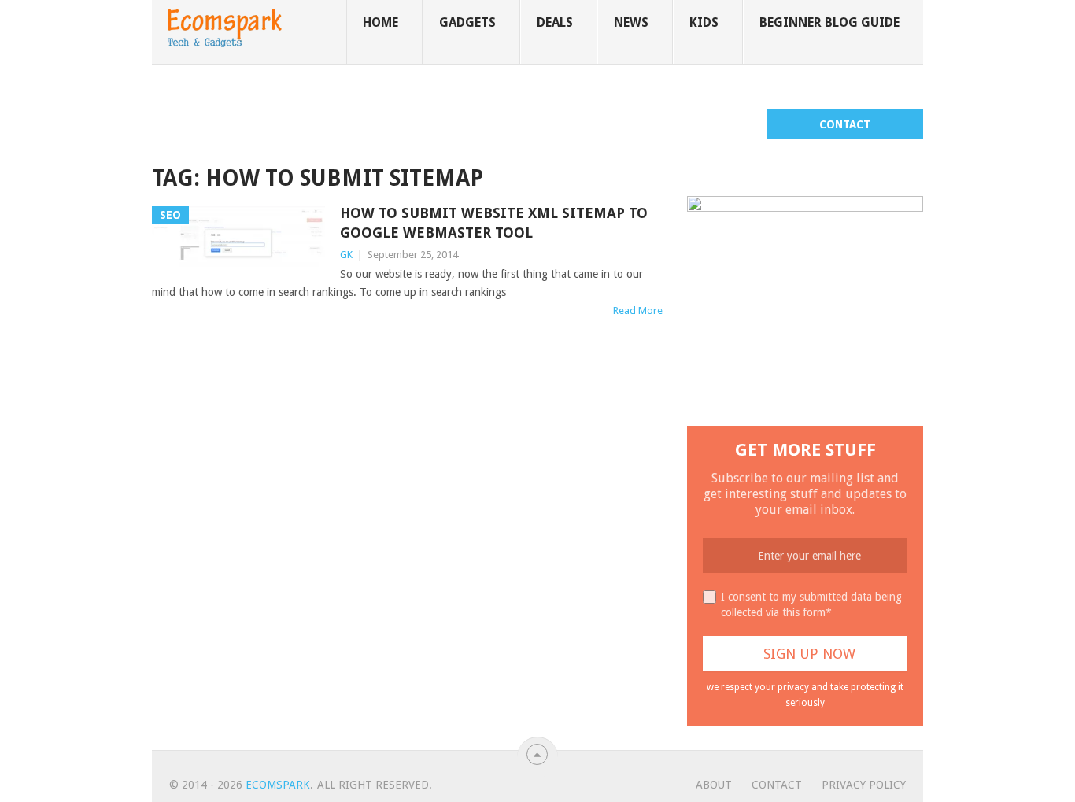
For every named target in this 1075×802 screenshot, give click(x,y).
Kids (704, 22)
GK (346, 255)
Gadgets (467, 22)
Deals (555, 22)
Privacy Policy (864, 784)
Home (380, 22)
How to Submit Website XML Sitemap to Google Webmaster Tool (494, 223)
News (631, 22)
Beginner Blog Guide (829, 22)
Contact (844, 124)
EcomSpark (278, 784)
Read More (638, 310)
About (714, 784)
